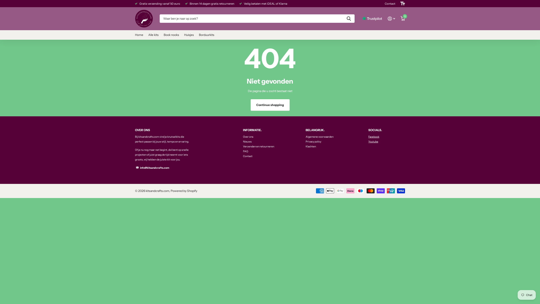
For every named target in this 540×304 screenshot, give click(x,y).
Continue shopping (270, 105)
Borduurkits (206, 35)
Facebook (373, 136)
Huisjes (189, 35)
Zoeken (349, 18)
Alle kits (153, 35)
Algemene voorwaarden (319, 136)
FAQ (245, 151)
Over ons (248, 136)
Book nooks (171, 35)
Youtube (373, 141)
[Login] (391, 18)
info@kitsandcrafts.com (154, 167)
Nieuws (247, 141)
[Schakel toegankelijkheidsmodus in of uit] (402, 3)
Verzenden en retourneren (258, 146)
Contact (247, 156)
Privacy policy (313, 141)
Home (139, 35)
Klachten (311, 146)
